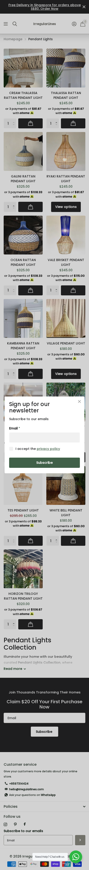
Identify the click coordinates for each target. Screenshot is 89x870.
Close (79, 401)
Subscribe (44, 463)
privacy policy (48, 448)
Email (14, 428)
